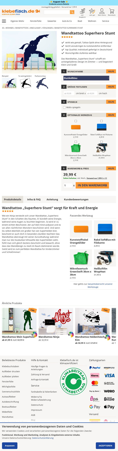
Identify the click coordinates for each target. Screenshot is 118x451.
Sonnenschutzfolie (11, 391)
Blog (33, 420)
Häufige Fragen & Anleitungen (39, 368)
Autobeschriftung (10, 401)
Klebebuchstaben (10, 366)
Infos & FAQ (34, 199)
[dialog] (59, 437)
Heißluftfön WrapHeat (100, 270)
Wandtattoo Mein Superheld (18, 336)
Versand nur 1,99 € (97, 178)
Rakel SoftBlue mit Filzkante (104, 241)
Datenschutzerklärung (43, 438)
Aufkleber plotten (10, 376)
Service (105, 21)
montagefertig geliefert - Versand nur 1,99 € (59, 7)
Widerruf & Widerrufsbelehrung (41, 398)
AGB (33, 415)
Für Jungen (47, 28)
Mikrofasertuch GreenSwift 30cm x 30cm (80, 271)
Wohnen (92, 21)
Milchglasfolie (8, 386)
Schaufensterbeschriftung (14, 422)
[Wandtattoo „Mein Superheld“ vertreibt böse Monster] (19, 321)
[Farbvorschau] (42, 83)
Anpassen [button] (10, 445)
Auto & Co (67, 21)
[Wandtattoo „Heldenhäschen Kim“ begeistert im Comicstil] (92, 321)
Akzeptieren (105, 445)
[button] (9, 83)
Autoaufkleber (9, 396)
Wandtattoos (21, 28)
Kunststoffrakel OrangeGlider (79, 241)
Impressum (36, 410)
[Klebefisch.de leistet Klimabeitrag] (73, 381)
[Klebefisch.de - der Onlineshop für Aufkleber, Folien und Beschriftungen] (3, 28)
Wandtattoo (7, 416)
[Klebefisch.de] (21, 12)
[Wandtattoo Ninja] (56, 321)
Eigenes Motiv (17, 21)
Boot (80, 21)
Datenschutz (37, 405)
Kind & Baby (35, 28)
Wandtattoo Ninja (49, 336)
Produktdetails (12, 199)
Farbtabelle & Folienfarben (44, 391)
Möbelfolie (7, 411)
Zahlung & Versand (40, 374)
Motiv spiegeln (73, 107)
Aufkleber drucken (11, 371)
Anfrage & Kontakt (40, 379)
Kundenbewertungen (76, 199)
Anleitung (52, 199)
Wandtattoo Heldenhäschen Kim (91, 338)
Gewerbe (51, 21)
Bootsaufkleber (9, 406)
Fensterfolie (35, 21)
